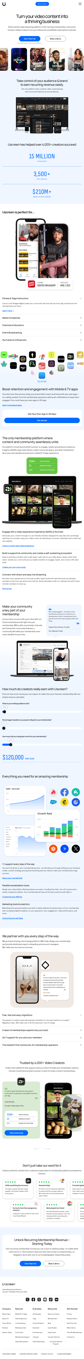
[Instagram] (39, 1299)
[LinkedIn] (56, 1299)
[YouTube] (45, 1299)
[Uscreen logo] (8, 1284)
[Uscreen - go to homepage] (4, 3)
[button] (47, 1148)
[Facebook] (33, 1299)
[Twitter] (27, 1299)
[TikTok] (50, 1299)
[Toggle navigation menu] (80, 3)
